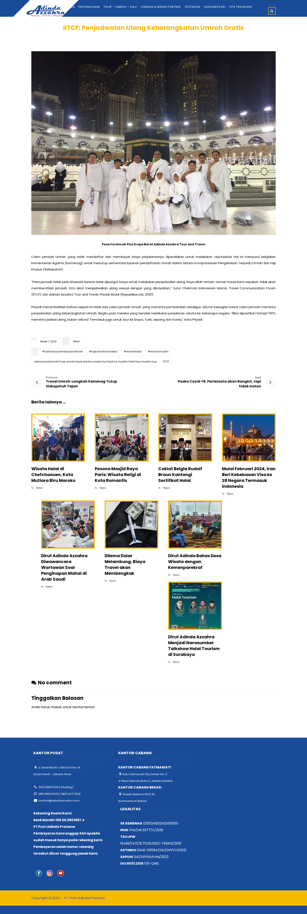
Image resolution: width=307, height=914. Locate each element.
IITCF (166, 361)
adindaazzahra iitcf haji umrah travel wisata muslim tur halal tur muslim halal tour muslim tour (95, 361)
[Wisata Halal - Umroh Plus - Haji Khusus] (46, 11)
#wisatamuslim (158, 351)
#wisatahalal (132, 351)
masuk (56, 707)
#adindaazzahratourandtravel (62, 351)
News (76, 341)
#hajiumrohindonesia (103, 351)
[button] (272, 11)
